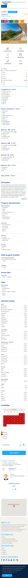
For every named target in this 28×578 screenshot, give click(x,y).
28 (17, 423)
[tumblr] (11, 21)
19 (11, 421)
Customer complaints (7, 543)
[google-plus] (5, 21)
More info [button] (15, 572)
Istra (3, 548)
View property (12, 12)
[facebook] (2, 21)
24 (5, 423)
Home (3, 537)
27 (14, 423)
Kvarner (4, 550)
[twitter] (8, 21)
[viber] (16, 21)
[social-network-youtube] (12, 560)
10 (5, 418)
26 (11, 423)
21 (17, 421)
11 (8, 418)
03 (5, 416)
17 (5, 421)
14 (17, 418)
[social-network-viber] (19, 560)
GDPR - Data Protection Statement (9, 541)
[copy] (22, 21)
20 (14, 421)
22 (20, 421)
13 (14, 418)
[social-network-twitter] (4, 560)
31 (5, 425)
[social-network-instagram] (7, 560)
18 (8, 421)
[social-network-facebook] (2, 560)
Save (20, 445)
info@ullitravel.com (12, 468)
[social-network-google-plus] (14, 560)
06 (14, 416)
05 (11, 416)
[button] (24, 418)
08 (20, 416)
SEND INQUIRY (14, 453)
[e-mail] (19, 21)
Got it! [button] (7, 575)
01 (20, 414)
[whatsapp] (14, 21)
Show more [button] (24, 198)
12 (11, 418)
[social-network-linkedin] (9, 560)
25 (8, 423)
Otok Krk (4, 552)
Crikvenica (4, 554)
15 (20, 418)
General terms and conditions (9, 539)
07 (17, 416)
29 (20, 423)
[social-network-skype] (17, 560)
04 (8, 416)
